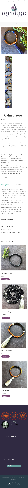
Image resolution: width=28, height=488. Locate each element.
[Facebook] (18, 1)
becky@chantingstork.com (12, 1)
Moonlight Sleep (6, 350)
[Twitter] (21, 1)
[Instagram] (24, 1)
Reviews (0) (18, 185)
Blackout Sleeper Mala (9, 312)
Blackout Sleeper (6, 273)
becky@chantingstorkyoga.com (11, 173)
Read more (5, 279)
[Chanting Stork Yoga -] (14, 10)
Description (5, 185)
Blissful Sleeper (6, 390)
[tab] (5, 185)
